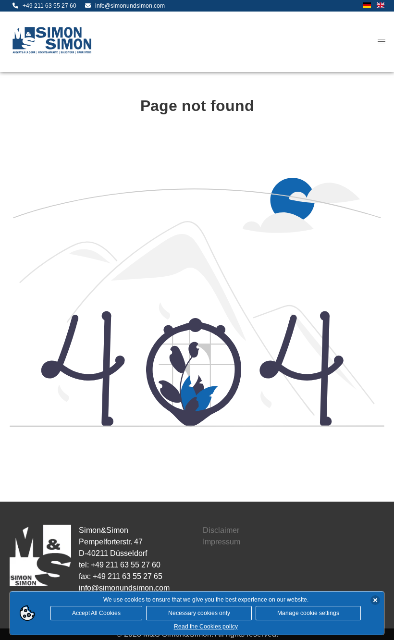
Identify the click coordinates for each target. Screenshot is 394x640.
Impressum (221, 542)
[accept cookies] (375, 600)
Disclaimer (221, 530)
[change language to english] (380, 6)
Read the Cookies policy (206, 626)
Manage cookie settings (308, 613)
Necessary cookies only (199, 613)
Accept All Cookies (96, 613)
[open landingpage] (54, 42)
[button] (381, 42)
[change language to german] (367, 6)
